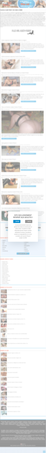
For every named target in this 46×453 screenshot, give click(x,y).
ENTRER (17, 221)
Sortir (29, 221)
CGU (26, 237)
